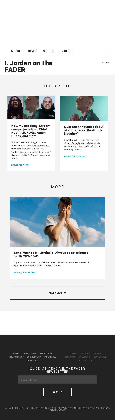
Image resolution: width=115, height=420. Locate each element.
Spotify (82, 360)
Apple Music (84, 356)
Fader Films (32, 360)
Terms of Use (46, 353)
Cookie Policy (34, 356)
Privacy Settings (68, 408)
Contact (16, 353)
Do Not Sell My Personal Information (80, 409)
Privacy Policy (16, 356)
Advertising (30, 353)
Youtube (97, 353)
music (15, 164)
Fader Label (50, 356)
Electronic (79, 156)
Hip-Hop (24, 164)
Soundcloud (100, 356)
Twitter (72, 353)
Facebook (85, 353)
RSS (91, 360)
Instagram (69, 356)
